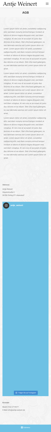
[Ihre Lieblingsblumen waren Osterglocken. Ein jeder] (25, 277)
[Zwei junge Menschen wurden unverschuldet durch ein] (25, 367)
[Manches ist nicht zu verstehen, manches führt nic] (25, 322)
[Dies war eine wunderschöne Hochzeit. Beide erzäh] (25, 233)
